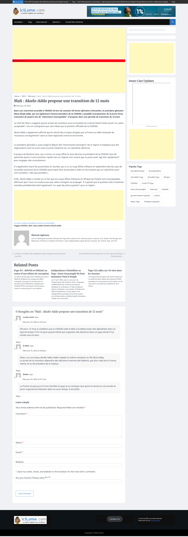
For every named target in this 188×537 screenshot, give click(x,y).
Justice (157, 195)
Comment (21, 413)
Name (19, 442)
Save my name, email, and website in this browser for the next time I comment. (57, 471)
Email (19, 452)
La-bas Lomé (28, 317)
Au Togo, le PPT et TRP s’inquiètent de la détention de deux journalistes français (37, 2)
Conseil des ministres (74, 22)
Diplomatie (32, 223)
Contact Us (115, 519)
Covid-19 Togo (148, 183)
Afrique (25, 223)
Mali (30, 225)
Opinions (56, 22)
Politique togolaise (151, 201)
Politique (39, 223)
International (41, 22)
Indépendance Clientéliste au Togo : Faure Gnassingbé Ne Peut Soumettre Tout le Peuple (68, 273)
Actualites (18, 22)
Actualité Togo (153, 177)
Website (20, 462)
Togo (30, 22)
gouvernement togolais (140, 195)
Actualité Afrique (137, 171)
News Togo (135, 201)
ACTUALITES (18, 223)
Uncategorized (49, 223)
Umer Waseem (155, 520)
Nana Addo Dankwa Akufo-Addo (47, 225)
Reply (18, 342)
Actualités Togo (137, 177)
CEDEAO (24, 225)
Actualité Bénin (155, 171)
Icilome (100, 533)
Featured (153, 189)
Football (165, 189)
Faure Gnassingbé (138, 189)
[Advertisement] (68, 43)
